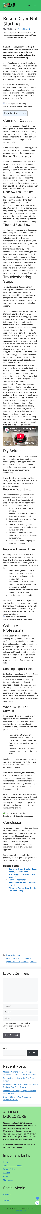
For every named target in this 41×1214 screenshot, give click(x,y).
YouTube (7, 1200)
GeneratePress (20, 1211)
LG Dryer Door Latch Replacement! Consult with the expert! (22, 882)
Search (6, 1048)
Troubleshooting (13, 955)
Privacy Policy (9, 1169)
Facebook (7, 1194)
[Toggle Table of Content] (23, 113)
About (5, 1176)
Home (5, 1162)
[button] (29, 5)
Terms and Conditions (12, 1166)
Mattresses (8, 1180)
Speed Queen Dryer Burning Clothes (21, 962)
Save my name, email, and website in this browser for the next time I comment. (21, 1026)
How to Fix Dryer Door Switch (18, 958)
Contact (6, 1173)
